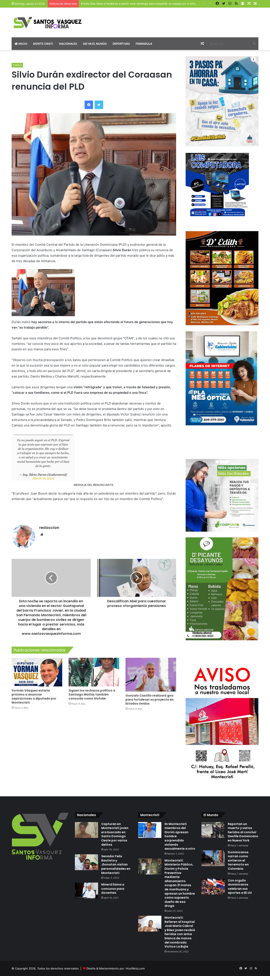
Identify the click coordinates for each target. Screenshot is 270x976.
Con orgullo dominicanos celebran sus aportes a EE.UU (240, 886)
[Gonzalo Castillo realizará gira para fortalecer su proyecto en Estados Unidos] (151, 675)
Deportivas (121, 43)
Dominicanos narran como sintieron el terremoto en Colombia (238, 860)
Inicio (22, 43)
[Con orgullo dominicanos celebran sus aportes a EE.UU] (213, 886)
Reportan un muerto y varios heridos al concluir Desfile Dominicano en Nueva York (243, 832)
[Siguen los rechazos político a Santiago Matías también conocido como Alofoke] (94, 672)
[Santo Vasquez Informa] (51, 22)
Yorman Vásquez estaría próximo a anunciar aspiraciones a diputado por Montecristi (34, 696)
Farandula (144, 43)
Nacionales (68, 43)
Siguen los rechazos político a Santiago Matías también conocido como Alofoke (92, 694)
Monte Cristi (43, 43)
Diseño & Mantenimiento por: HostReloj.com (115, 968)
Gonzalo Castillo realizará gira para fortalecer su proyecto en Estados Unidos (150, 699)
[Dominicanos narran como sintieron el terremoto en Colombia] (213, 858)
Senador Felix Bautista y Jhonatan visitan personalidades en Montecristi (115, 864)
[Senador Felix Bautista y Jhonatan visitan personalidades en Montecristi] (86, 862)
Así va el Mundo (95, 43)
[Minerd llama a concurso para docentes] (86, 890)
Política (17, 65)
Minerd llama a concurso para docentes (112, 888)
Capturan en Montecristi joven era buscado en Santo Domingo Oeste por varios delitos (114, 834)
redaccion (49, 527)
